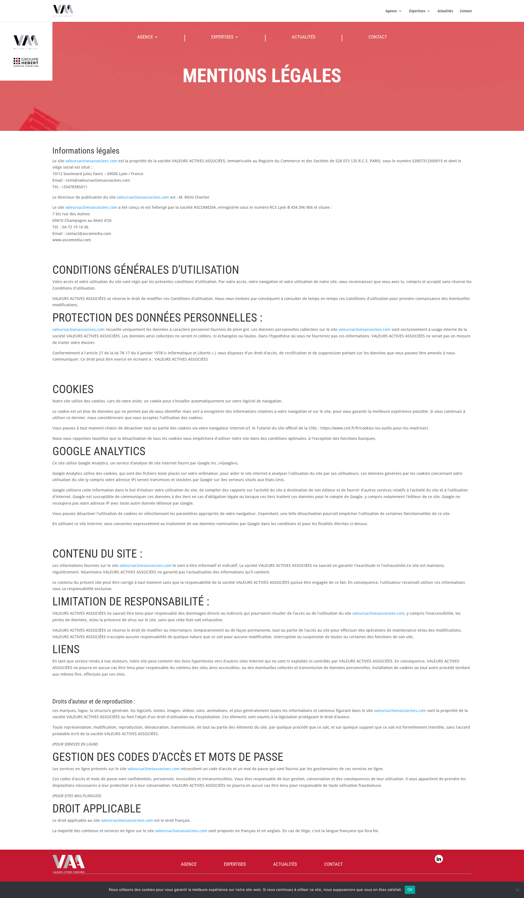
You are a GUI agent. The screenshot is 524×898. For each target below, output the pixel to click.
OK (410, 889)
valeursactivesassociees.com (91, 160)
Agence (391, 11)
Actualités (445, 11)
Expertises (417, 11)
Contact (466, 11)
